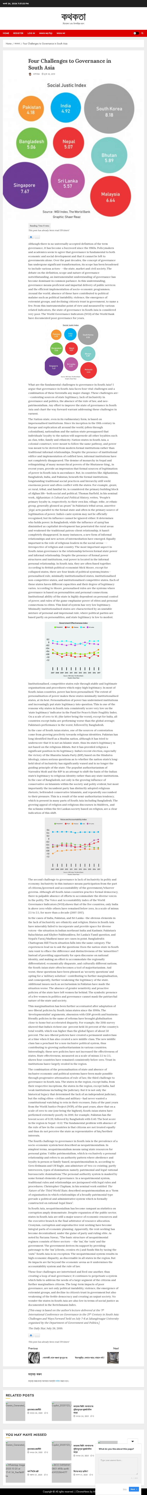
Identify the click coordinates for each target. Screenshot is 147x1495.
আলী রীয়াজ (36, 74)
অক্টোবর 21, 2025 (36, 1475)
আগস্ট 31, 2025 (81, 1475)
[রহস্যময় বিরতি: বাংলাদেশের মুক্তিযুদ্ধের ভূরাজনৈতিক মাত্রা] (61, 1411)
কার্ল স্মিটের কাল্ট (32, 1471)
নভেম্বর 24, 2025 (36, 1413)
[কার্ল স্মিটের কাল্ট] (15, 1473)
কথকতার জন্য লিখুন (45, 33)
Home (6, 33)
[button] (142, 33)
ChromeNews (82, 1491)
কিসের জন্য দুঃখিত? (81, 1471)
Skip (125, 1489)
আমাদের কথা (61, 33)
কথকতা (73, 16)
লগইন (57, 1381)
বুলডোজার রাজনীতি (34, 1409)
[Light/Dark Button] (136, 33)
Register (18, 33)
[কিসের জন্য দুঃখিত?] (61, 1473)
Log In (31, 33)
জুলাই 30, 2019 (49, 74)
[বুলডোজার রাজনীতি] (15, 1411)
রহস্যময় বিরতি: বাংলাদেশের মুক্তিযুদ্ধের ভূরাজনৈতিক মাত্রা (83, 1409)
